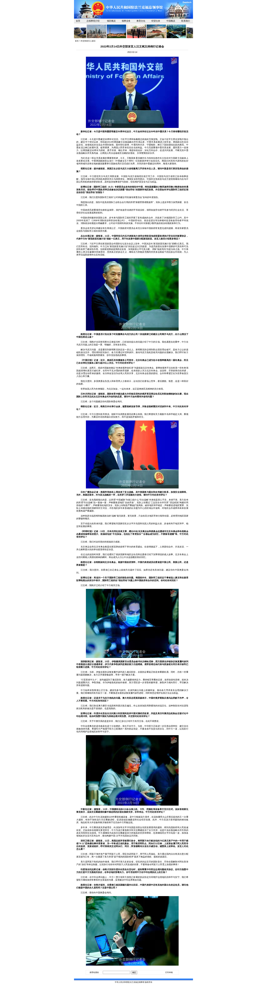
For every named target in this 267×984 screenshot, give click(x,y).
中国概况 (170, 21)
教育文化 (141, 21)
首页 (78, 21)
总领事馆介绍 (93, 21)
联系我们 (185, 21)
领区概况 (111, 21)
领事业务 (126, 21)
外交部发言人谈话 (88, 41)
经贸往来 (155, 21)
